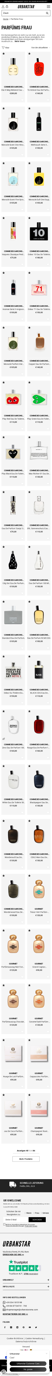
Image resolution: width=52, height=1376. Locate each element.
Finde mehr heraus (31, 1226)
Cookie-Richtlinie (15, 1338)
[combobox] (23, 13)
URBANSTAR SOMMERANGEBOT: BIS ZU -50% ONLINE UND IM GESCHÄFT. (26, 1)
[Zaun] (43, 6)
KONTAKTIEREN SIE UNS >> (15, 1314)
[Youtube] (30, 1327)
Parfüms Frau (17, 19)
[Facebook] (5, 1327)
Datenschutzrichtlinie (26, 1341)
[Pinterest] (23, 1327)
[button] (41, 48)
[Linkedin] (17, 1327)
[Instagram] (11, 1327)
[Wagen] (6, 6)
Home (5, 19)
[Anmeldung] (2, 6)
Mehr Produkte (25, 1159)
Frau (37, 1213)
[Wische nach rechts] (49, 1185)
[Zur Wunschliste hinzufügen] (22, 100)
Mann (29, 1213)
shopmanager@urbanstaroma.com (22, 1310)
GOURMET (39, 909)
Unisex (46, 1213)
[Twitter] (36, 1327)
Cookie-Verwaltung (34, 1338)
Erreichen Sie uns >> (13, 1254)
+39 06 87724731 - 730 (16, 1306)
